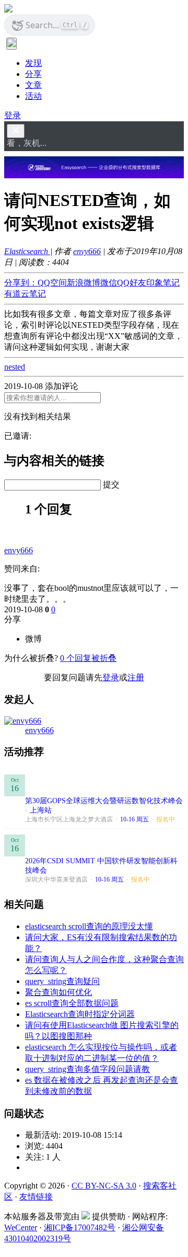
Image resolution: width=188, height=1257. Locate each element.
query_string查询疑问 (62, 981)
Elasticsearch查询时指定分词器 (80, 1014)
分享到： (21, 282)
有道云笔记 (25, 293)
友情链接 (36, 1196)
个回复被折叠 (88, 658)
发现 (33, 63)
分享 (33, 74)
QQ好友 (131, 282)
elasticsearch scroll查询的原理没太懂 (89, 926)
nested (14, 366)
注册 (135, 677)
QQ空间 (52, 282)
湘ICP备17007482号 (79, 1227)
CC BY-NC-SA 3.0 (104, 1185)
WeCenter (20, 1227)
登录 (12, 115)
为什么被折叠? (31, 658)
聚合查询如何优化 (58, 992)
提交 (111, 484)
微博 (33, 638)
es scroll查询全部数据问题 (72, 1003)
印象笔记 (163, 282)
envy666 (87, 251)
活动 (33, 96)
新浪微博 (83, 282)
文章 (33, 85)
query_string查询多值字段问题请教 (87, 1069)
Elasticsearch (27, 251)
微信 (108, 282)
